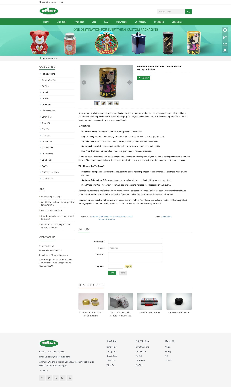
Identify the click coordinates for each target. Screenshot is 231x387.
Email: (101, 248)
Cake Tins (46, 129)
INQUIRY (144, 78)
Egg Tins (45, 166)
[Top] (225, 51)
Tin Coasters (47, 153)
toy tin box (166, 216)
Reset (122, 272)
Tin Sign (45, 86)
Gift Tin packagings (50, 172)
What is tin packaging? (51, 196)
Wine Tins (46, 135)
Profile (167, 347)
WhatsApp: (99, 241)
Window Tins (47, 178)
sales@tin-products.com (52, 2)
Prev (84, 82)
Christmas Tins (48, 110)
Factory (168, 351)
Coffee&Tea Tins (49, 80)
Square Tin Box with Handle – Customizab (120, 314)
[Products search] (188, 11)
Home (46, 21)
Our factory (140, 21)
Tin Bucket (46, 104)
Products (79, 21)
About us (62, 21)
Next (129, 82)
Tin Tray (45, 98)
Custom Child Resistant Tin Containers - (91, 314)
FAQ (106, 21)
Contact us (177, 21)
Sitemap (44, 370)
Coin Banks (47, 160)
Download (121, 21)
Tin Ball (45, 92)
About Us (170, 341)
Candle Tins (47, 141)
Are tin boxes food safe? (52, 210)
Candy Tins (47, 117)
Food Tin (112, 341)
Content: (100, 254)
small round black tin (179, 312)
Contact (168, 360)
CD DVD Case (47, 147)
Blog (94, 21)
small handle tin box (150, 312)
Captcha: (100, 266)
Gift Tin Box (142, 341)
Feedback (159, 21)
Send (112, 272)
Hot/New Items (48, 74)
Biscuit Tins (47, 123)
